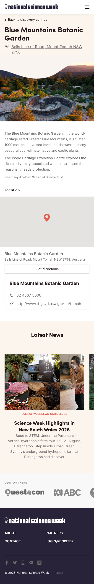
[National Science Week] (31, 7)
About (10, 533)
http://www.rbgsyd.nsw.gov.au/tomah (48, 303)
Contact (13, 541)
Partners (54, 533)
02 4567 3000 (28, 295)
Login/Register (59, 541)
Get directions (47, 268)
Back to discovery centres (27, 19)
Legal (59, 572)
